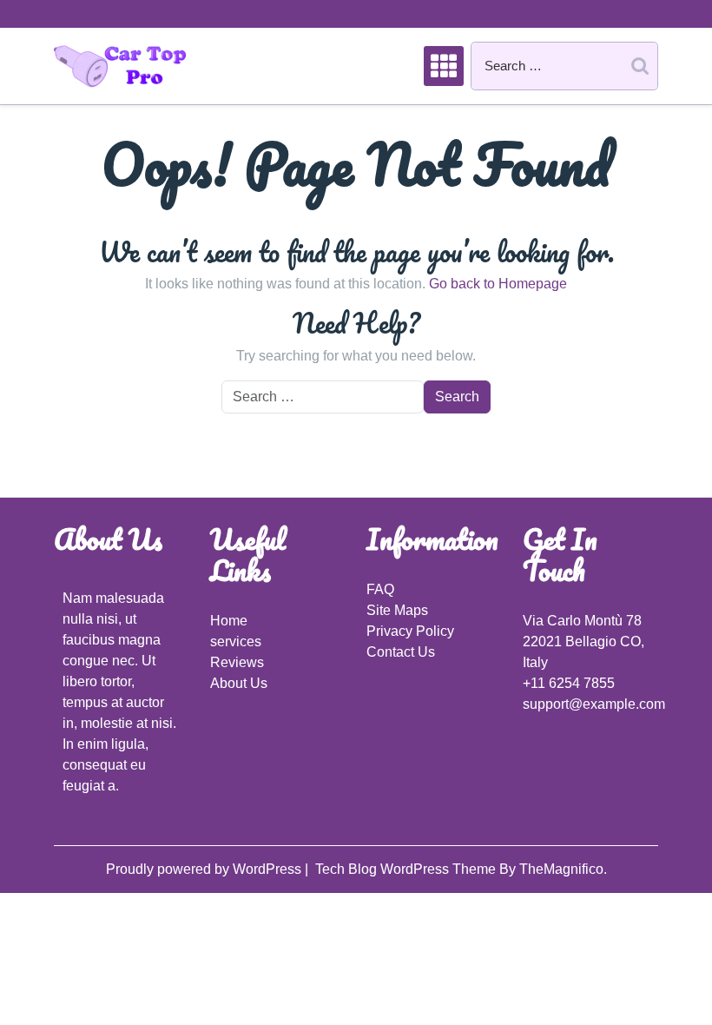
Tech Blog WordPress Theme (407, 869)
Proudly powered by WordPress (205, 869)
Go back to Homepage (498, 283)
